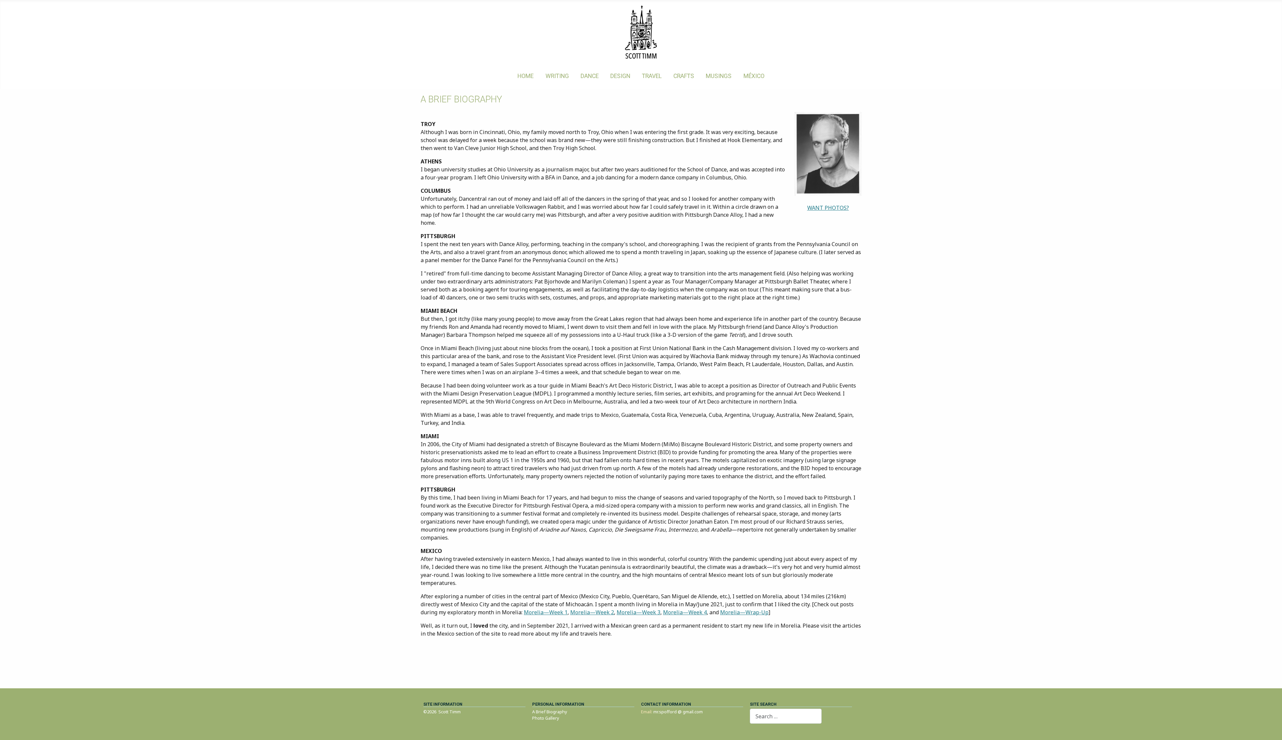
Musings (718, 76)
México (754, 76)
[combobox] (786, 716)
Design (620, 76)
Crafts (683, 76)
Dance (590, 76)
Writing (557, 76)
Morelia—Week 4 (685, 612)
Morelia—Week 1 (546, 612)
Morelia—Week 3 (638, 612)
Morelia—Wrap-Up (744, 612)
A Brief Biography (549, 712)
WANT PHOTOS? (828, 207)
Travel (652, 76)
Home (525, 76)
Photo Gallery (545, 718)
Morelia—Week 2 (592, 612)
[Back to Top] (1270, 728)
